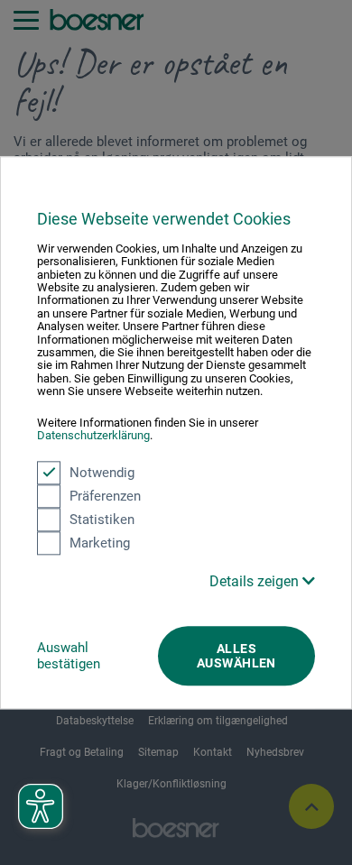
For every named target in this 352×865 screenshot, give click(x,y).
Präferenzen (105, 496)
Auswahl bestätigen (68, 656)
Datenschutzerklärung (93, 435)
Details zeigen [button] (255, 581)
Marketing (99, 543)
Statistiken (101, 519)
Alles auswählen (236, 655)
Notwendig (101, 473)
